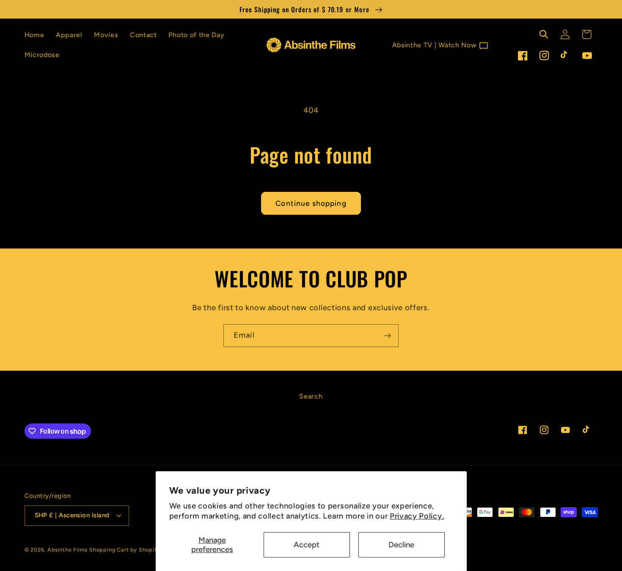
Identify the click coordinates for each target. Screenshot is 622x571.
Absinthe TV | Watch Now (440, 46)
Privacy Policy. (417, 516)
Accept (306, 544)
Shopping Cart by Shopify (124, 549)
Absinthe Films (67, 549)
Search (310, 396)
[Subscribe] (387, 335)
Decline (401, 544)
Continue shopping (311, 203)
